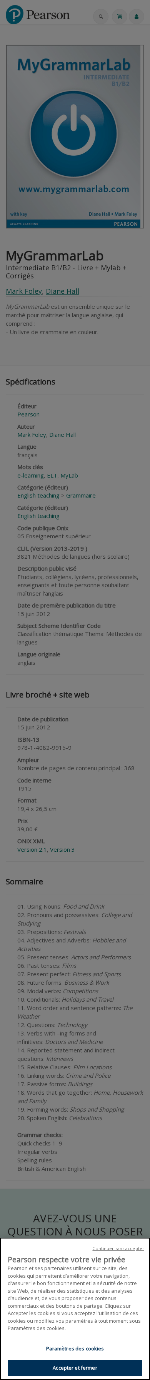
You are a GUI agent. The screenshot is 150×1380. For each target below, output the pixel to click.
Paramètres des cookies (75, 1348)
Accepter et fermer (75, 1367)
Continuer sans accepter (118, 1248)
